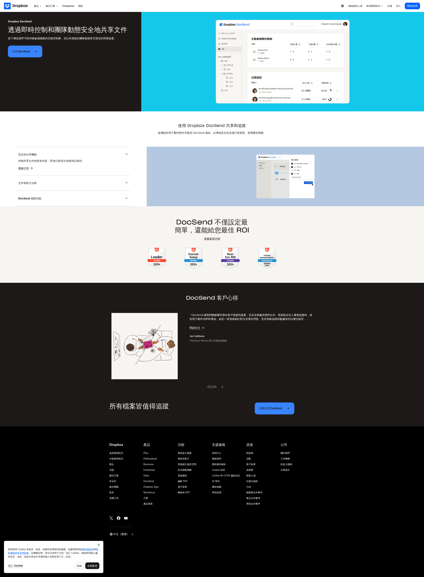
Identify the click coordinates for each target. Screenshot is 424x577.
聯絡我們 (216, 458)
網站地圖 (216, 486)
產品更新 (148, 503)
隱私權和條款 (219, 464)
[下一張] (222, 387)
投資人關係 (286, 464)
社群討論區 (252, 481)
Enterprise (149, 469)
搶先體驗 (114, 486)
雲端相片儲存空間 (187, 464)
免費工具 (114, 498)
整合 (111, 464)
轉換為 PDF (184, 492)
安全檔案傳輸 (185, 469)
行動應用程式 (116, 458)
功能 (111, 469)
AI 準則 (216, 481)
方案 (145, 498)
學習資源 (216, 492)
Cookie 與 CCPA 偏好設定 (226, 475)
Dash (146, 475)
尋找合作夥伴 (253, 503)
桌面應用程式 (116, 453)
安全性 (112, 481)
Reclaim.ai (149, 492)
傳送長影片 (183, 458)
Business (148, 464)
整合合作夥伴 (253, 498)
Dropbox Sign (151, 486)
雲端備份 (182, 475)
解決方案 (114, 475)
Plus (145, 453)
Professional (150, 458)
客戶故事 (251, 464)
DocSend (148, 481)
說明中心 (216, 453)
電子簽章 (182, 486)
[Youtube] (126, 518)
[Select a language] (342, 6)
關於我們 (285, 453)
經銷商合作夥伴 (254, 492)
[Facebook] (118, 518)
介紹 (248, 486)
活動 (248, 458)
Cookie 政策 (218, 469)
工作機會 (285, 458)
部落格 (249, 453)
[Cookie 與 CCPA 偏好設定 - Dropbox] (53, 557)
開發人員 (251, 475)
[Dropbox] (18, 6)
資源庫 (249, 469)
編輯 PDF (183, 481)
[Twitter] (111, 518)
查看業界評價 (212, 238)
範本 (111, 492)
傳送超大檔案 (185, 453)
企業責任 (285, 469)
